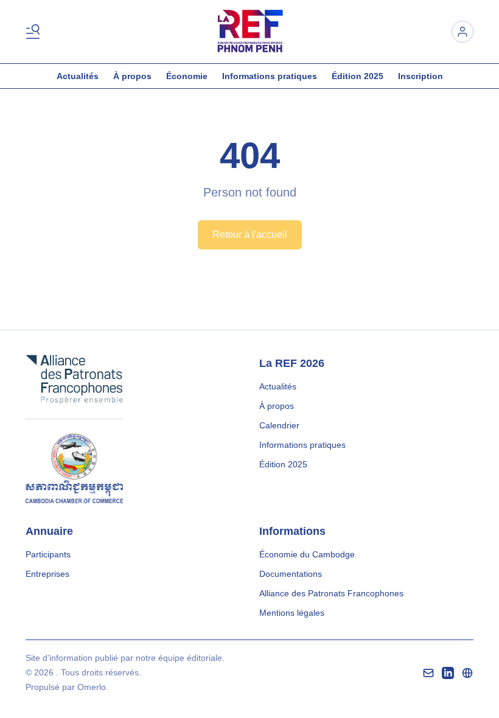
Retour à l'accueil (249, 234)
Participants (48, 554)
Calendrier (279, 425)
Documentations (290, 574)
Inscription (420, 76)
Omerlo (91, 687)
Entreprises (47, 574)
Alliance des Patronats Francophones (331, 593)
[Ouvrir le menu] (35, 31)
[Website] (467, 673)
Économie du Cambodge (307, 554)
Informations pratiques (269, 76)
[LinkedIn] (448, 673)
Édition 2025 (357, 76)
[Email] (428, 673)
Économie (187, 76)
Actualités (78, 76)
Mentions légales (291, 613)
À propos (132, 76)
